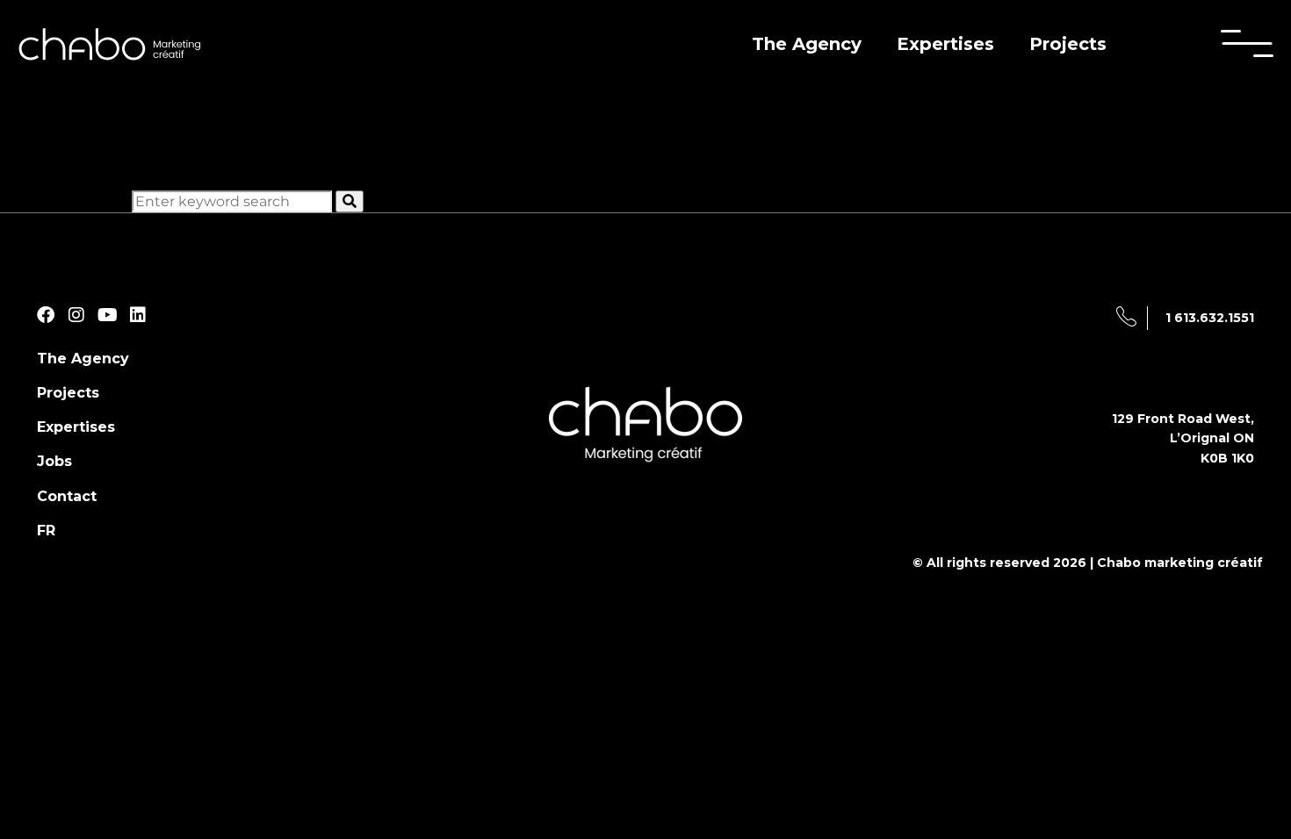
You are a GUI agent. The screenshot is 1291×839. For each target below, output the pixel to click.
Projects (1068, 44)
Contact (67, 496)
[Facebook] (45, 315)
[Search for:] (233, 201)
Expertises (945, 44)
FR (46, 530)
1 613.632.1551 (1209, 318)
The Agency (807, 44)
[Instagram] (76, 315)
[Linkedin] (138, 315)
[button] (1247, 44)
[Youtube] (107, 315)
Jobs (54, 461)
